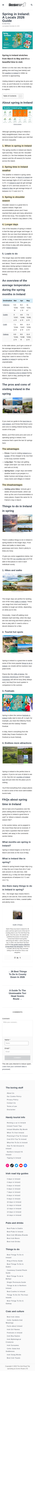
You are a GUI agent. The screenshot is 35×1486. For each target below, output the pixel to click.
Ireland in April (14, 183)
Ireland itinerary (11, 248)
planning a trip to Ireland (18, 373)
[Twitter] (20, 958)
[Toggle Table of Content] (19, 96)
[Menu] (3, 5)
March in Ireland (24, 177)
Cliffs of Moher (19, 674)
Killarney (6, 305)
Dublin (5, 315)
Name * (7, 1040)
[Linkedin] (17, 958)
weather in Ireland (11, 73)
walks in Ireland (20, 602)
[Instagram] (15, 958)
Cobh (5, 324)
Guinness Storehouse (10, 677)
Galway (6, 334)
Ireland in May (7, 188)
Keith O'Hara (7, 23)
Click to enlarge (17, 124)
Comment (6, 1019)
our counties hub (19, 559)
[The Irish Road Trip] (17, 5)
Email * (7, 1048)
